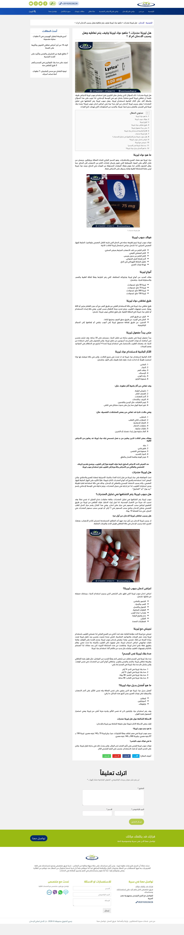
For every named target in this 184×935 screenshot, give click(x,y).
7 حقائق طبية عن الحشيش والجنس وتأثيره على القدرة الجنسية (49, 55)
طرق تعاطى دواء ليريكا (139, 125)
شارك (126, 756)
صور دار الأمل (65, 11)
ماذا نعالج (92, 11)
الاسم (109, 809)
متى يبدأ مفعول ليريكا (139, 128)
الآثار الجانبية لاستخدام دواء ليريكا (135, 130)
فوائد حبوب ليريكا (141, 119)
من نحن (141, 11)
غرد (135, 756)
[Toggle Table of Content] (146, 113)
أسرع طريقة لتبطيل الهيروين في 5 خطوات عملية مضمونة (49, 37)
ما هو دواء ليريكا (141, 116)
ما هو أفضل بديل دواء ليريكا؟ (136, 148)
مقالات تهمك (79, 11)
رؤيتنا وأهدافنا (122, 921)
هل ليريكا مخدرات (141, 133)
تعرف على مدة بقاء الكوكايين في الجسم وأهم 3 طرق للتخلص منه (50, 63)
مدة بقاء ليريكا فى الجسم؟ (137, 145)
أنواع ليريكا (143, 122)
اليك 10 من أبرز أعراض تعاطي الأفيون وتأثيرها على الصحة (49, 46)
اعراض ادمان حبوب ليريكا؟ (138, 139)
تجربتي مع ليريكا (140, 142)
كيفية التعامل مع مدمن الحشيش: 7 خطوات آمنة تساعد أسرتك (50, 72)
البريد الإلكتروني (137, 809)
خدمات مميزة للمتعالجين (138, 921)
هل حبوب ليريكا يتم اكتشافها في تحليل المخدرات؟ (129, 136)
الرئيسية (151, 11)
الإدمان (141, 22)
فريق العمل (111, 921)
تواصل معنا (53, 11)
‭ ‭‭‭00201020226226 (145, 902)
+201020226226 (70, 3)
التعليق (141, 788)
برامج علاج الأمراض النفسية (108, 11)
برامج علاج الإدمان (129, 11)
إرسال (107, 910)
